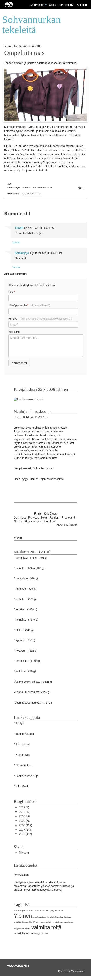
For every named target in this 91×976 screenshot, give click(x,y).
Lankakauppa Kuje (27, 776)
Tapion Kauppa (25, 733)
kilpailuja (59, 917)
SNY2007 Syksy (48, 911)
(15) (24, 811)
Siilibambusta (56, 145)
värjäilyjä (37, 934)
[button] (46, 4)
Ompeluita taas (24, 53)
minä (38, 922)
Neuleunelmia (24, 765)
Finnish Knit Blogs (45, 513)
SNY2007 (38, 911)
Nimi (11, 292)
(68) (24, 820)
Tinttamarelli (23, 744)
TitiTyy (20, 723)
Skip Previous (32, 521)
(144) (25, 829)
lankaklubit (17, 922)
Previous (33, 517)
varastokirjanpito (23, 933)
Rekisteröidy (65, 5)
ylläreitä (44, 934)
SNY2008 (59, 911)
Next (44, 517)
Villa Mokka (23, 786)
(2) (24, 807)
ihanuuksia (50, 917)
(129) (25, 825)
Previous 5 (68, 517)
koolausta (67, 917)
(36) (24, 816)
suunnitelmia (68, 922)
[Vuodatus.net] (18, 965)
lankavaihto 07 (28, 922)
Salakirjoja (22, 253)
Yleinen (23, 916)
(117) (25, 834)
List (23, 517)
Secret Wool (23, 754)
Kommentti (14, 331)
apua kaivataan (39, 917)
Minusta (24, 852)
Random (54, 517)
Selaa (53, 5)
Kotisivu (40, 318)
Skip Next (50, 521)
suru (61, 922)
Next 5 (18, 521)
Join (16, 517)
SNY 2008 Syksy (20, 911)
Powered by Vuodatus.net (71, 971)
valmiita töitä (31, 193)
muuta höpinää (46, 922)
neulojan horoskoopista (50, 479)
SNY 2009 (30, 911)
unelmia (27, 929)
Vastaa (16, 242)
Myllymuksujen (38, 145)
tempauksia (19, 928)
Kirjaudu (82, 5)
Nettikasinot (37, 5)
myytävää (55, 922)
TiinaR (19, 228)
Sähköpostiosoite (29, 305)
